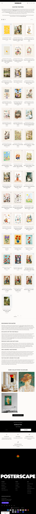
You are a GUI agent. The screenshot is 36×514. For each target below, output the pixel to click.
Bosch (16, 488)
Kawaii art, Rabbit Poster (18, 268)
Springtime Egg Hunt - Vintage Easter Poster (29, 145)
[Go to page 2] (20, 316)
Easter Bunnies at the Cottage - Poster (18, 145)
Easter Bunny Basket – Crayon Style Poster (7, 166)
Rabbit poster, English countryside (7, 311)
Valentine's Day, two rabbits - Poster (29, 290)
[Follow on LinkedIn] (14, 505)
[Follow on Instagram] (6, 505)
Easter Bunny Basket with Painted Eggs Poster (7, 187)
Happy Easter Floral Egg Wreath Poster (29, 61)
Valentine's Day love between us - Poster (7, 290)
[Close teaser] (9, 511)
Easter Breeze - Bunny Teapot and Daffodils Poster (18, 61)
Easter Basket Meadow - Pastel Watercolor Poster (29, 166)
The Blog (17, 485)
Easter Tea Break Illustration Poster (29, 103)
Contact (28, 485)
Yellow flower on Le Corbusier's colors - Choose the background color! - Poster (7, 61)
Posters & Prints (4, 483)
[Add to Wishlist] (11, 24)
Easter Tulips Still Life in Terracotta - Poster (18, 187)
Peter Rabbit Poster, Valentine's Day (18, 290)
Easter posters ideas (23, 16)
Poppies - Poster (7, 268)
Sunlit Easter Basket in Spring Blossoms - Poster (29, 82)
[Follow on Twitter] (4, 505)
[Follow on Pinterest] (9, 505)
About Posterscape (30, 483)
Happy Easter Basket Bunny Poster (18, 124)
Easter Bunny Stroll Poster (6, 228)
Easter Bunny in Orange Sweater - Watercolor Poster (18, 166)
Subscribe (26, 429)
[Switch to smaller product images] (3, 19)
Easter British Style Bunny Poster (6, 124)
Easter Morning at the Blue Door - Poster (29, 187)
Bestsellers (3, 485)
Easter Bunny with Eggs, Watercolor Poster (18, 229)
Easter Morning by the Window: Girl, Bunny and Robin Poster (29, 124)
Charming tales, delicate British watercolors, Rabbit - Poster (18, 40)
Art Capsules (17, 483)
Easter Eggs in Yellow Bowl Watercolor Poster (29, 229)
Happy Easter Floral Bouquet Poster (7, 103)
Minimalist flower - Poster (6, 39)
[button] (5, 512)
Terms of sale (29, 491)
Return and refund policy (30, 488)
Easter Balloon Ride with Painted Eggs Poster (18, 103)
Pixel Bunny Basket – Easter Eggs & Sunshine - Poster (29, 208)
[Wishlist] (27, 3)
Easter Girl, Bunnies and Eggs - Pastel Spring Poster (18, 208)
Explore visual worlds (18, 415)
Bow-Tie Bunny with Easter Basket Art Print (6, 145)
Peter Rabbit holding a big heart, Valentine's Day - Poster (29, 269)
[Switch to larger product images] (1, 19)
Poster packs (3, 488)
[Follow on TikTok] (11, 505)
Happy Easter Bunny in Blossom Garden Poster (7, 208)
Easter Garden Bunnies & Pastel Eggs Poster (7, 82)
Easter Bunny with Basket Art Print (29, 40)
